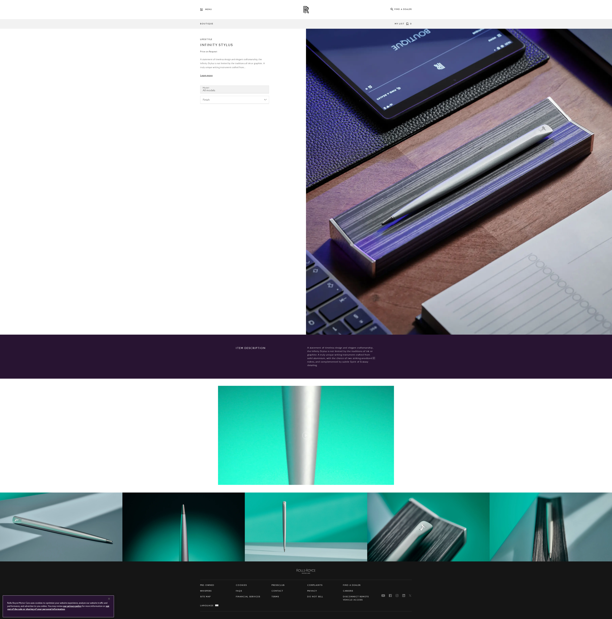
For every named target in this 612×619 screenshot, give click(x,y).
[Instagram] (397, 595)
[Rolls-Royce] (306, 571)
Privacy (312, 591)
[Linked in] (403, 595)
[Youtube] (383, 595)
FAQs (239, 591)
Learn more (206, 75)
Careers (348, 591)
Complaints (315, 585)
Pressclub (278, 585)
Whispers (206, 591)
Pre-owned (207, 585)
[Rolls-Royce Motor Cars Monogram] (306, 9)
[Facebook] (390, 595)
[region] (306, 527)
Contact (277, 591)
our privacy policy (72, 606)
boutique (206, 24)
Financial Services (248, 597)
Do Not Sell (315, 597)
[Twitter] (410, 595)
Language (207, 606)
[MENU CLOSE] (202, 9)
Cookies (241, 585)
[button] (306, 435)
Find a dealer (352, 585)
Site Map (205, 597)
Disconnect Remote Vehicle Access (356, 598)
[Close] (109, 598)
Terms (275, 597)
